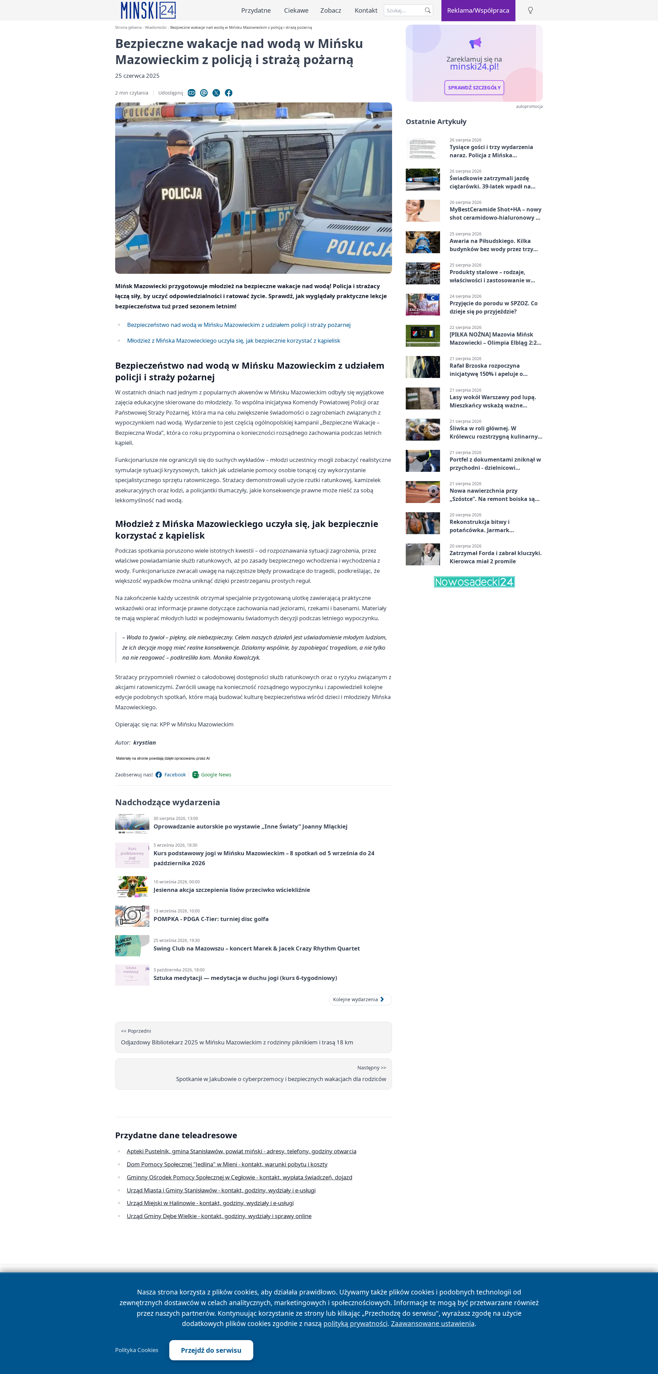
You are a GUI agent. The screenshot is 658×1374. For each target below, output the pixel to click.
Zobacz (330, 10)
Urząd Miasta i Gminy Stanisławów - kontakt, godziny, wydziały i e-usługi (221, 1190)
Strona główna (128, 27)
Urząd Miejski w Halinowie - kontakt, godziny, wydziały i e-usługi (210, 1203)
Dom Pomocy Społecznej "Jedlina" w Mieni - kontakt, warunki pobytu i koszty (227, 1164)
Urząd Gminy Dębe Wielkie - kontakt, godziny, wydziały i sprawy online (219, 1216)
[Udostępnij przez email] (204, 93)
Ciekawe (296, 10)
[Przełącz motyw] (530, 10)
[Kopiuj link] (191, 93)
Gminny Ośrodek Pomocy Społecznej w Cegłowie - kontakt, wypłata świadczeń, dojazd (239, 1177)
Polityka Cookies (136, 1350)
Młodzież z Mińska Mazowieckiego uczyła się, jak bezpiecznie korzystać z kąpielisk (233, 340)
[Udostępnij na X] (216, 93)
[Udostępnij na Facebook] (228, 93)
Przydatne (256, 10)
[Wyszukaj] (428, 10)
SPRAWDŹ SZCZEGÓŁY (474, 87)
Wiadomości (156, 27)
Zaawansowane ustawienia (433, 1323)
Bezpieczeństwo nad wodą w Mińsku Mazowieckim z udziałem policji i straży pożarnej (239, 325)
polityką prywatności (356, 1323)
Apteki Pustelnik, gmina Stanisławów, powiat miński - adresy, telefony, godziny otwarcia (241, 1151)
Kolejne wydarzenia (355, 999)
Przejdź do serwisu (211, 1350)
